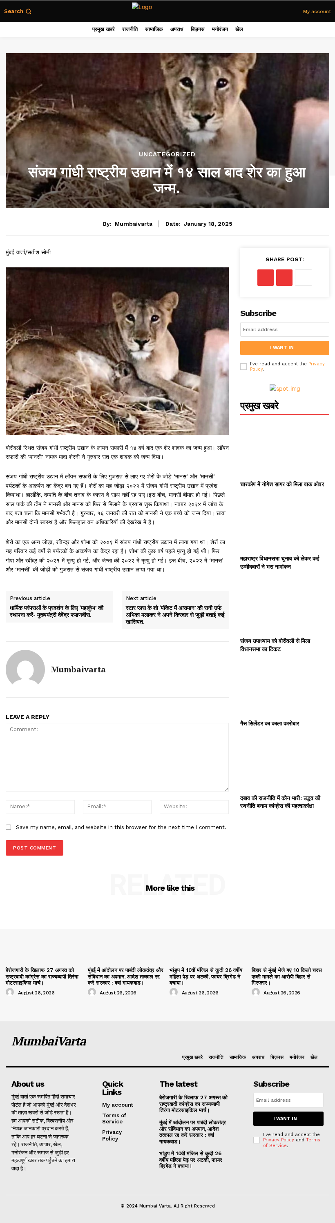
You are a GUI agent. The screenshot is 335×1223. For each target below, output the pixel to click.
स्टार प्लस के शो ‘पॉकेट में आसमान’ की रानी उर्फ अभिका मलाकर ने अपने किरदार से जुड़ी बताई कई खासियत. (175, 615)
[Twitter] (284, 277)
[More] (303, 277)
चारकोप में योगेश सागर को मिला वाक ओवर (282, 484)
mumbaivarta (133, 223)
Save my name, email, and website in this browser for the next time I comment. (121, 827)
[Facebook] (265, 277)
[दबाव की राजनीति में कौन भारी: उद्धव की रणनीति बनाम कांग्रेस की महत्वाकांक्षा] (284, 762)
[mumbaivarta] (25, 669)
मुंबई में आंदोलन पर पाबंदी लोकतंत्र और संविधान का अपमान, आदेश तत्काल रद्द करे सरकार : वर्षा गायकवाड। (125, 976)
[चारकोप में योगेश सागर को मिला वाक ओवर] (284, 448)
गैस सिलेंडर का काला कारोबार (269, 723)
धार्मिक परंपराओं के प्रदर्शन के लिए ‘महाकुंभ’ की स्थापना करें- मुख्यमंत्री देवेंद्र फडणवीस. (56, 611)
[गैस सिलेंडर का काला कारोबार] (284, 687)
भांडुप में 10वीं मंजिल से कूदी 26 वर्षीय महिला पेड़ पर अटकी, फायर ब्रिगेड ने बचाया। (206, 976)
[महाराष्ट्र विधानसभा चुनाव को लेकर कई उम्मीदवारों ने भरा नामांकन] (284, 522)
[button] (18, 11)
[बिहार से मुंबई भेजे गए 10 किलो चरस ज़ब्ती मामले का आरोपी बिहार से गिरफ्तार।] (291, 935)
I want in (282, 347)
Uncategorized (167, 154)
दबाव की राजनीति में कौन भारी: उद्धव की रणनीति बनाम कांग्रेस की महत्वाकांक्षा (280, 802)
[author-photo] (11, 992)
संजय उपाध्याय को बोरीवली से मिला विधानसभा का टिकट (275, 645)
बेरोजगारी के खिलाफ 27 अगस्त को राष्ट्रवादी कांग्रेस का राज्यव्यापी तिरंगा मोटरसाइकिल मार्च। (42, 976)
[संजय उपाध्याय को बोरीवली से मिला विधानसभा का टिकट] (284, 605)
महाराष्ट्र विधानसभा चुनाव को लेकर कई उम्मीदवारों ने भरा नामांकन (279, 562)
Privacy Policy (278, 1140)
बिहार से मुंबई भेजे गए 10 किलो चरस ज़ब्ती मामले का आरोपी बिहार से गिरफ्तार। (287, 976)
